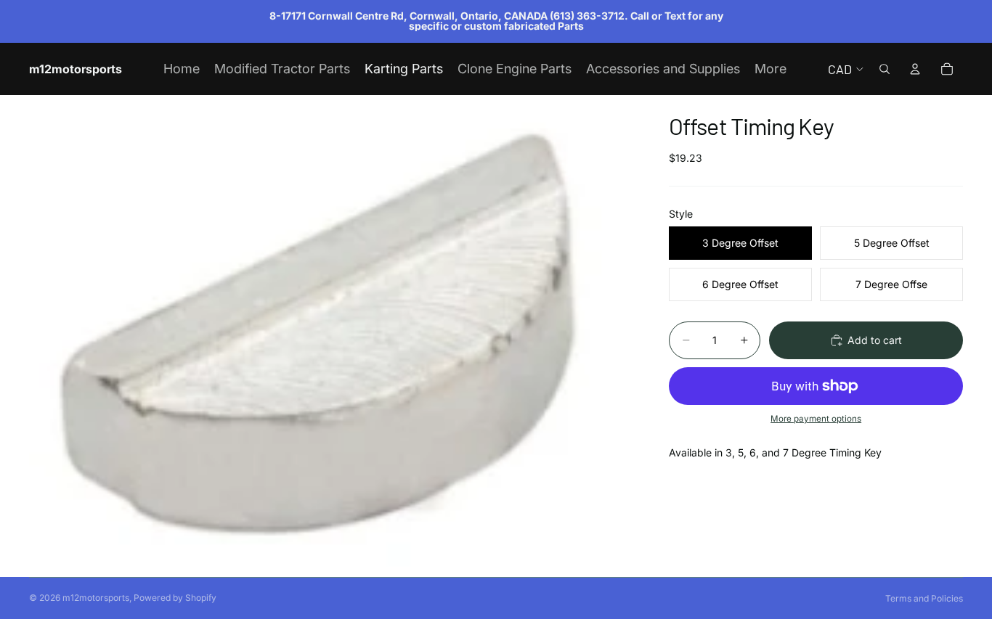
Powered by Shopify (175, 597)
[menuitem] (770, 69)
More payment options (816, 419)
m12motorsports (95, 597)
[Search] (884, 69)
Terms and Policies (924, 598)
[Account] (915, 69)
